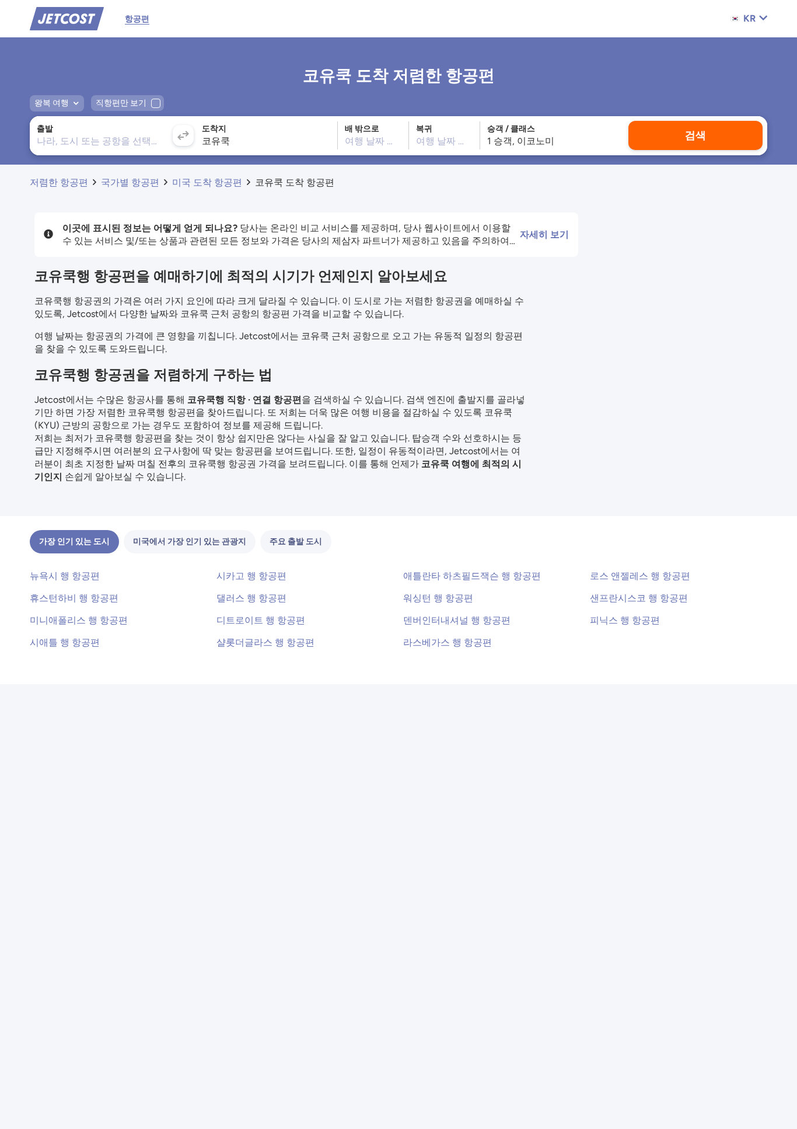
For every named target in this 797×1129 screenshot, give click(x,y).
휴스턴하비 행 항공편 (74, 598)
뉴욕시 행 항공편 (65, 575)
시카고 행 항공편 (251, 575)
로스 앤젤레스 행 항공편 (640, 575)
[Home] (67, 17)
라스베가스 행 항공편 (447, 642)
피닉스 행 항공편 (625, 620)
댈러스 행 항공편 (251, 598)
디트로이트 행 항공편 (260, 620)
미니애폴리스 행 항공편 (79, 620)
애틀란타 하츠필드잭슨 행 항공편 (472, 575)
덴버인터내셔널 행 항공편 (457, 620)
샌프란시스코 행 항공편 (639, 598)
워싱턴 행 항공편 (438, 598)
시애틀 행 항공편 (65, 642)
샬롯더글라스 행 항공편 (265, 642)
